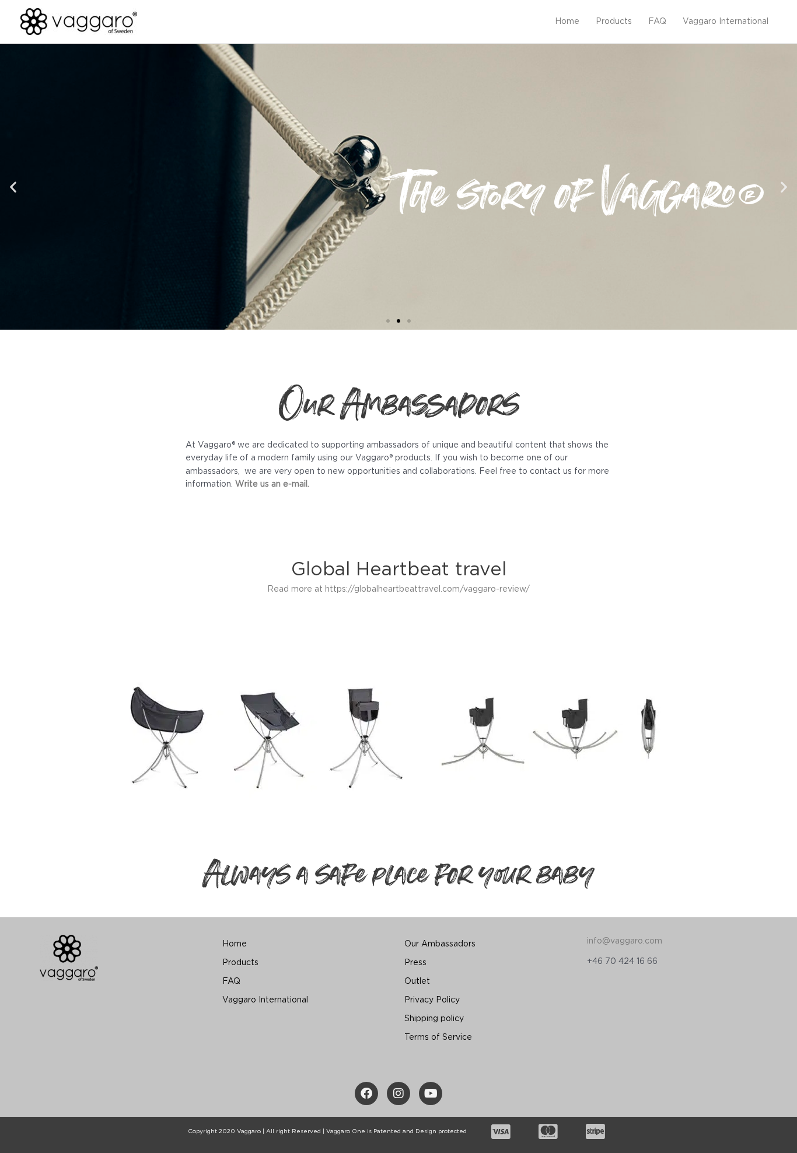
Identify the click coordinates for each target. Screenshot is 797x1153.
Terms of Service (438, 1037)
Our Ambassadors (440, 944)
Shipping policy (434, 1019)
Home (567, 22)
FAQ (657, 22)
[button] (388, 321)
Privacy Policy (432, 1000)
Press (415, 963)
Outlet (417, 981)
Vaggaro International (725, 22)
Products (614, 22)
